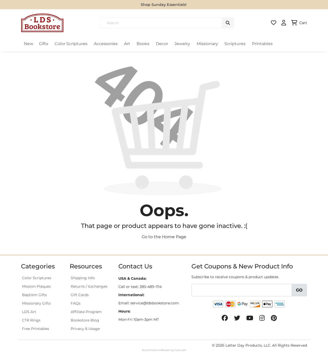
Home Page (174, 236)
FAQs (75, 303)
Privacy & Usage (85, 328)
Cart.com (180, 350)
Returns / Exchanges (89, 286)
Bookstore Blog (85, 320)
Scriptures (234, 43)
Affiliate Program (86, 311)
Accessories (106, 43)
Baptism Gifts (34, 295)
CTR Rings (31, 320)
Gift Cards (80, 295)
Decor (162, 43)
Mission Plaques (36, 286)
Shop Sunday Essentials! (164, 4)
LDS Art (29, 311)
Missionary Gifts (36, 303)
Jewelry (182, 43)
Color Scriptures (71, 43)
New (28, 43)
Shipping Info (83, 278)
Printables (262, 43)
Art (127, 43)
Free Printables (35, 328)
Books (143, 43)
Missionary (207, 43)
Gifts (43, 43)
